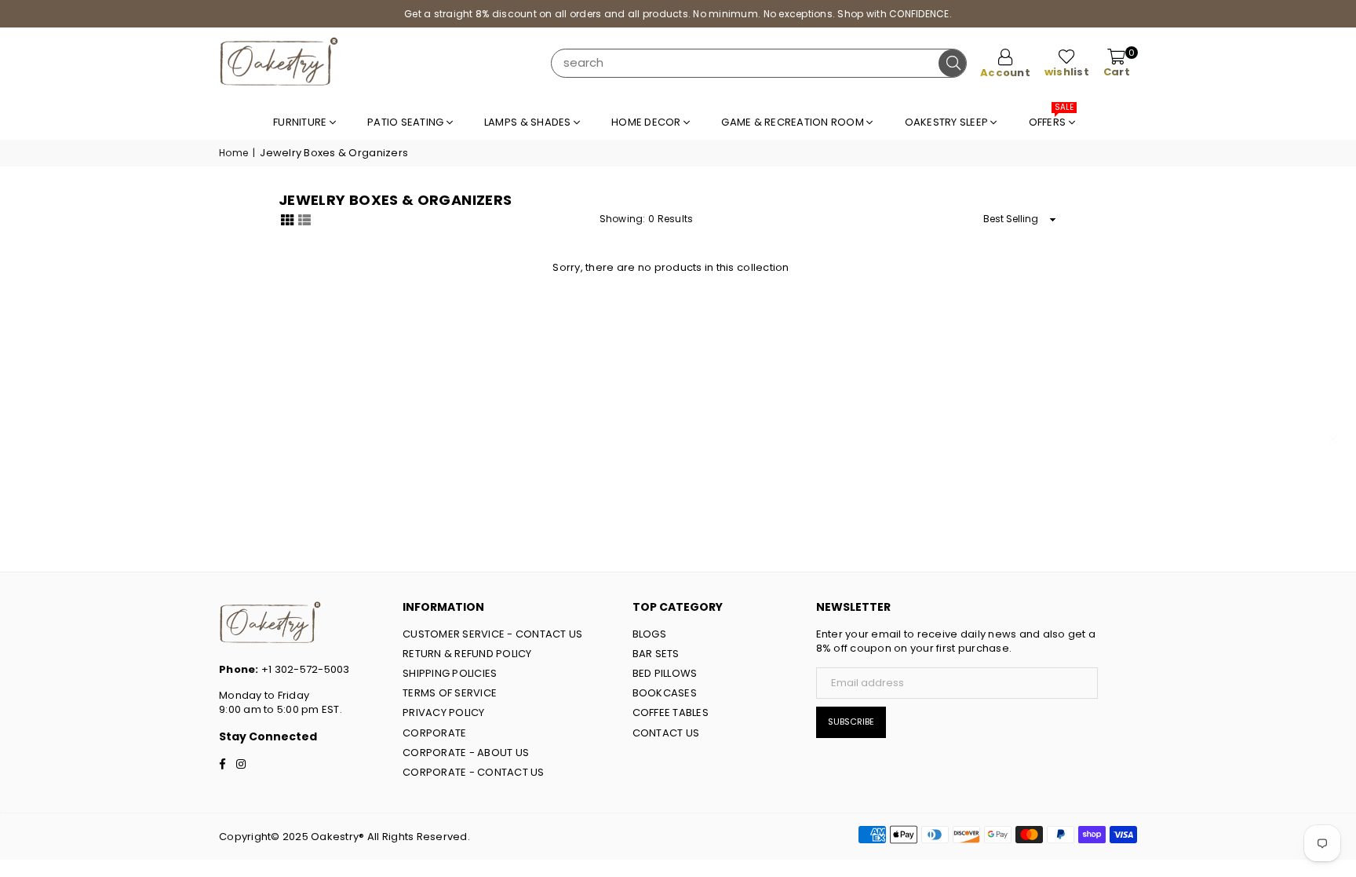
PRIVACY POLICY (444, 712)
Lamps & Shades (529, 122)
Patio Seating (407, 122)
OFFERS (1051, 118)
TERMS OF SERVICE (450, 692)
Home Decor (647, 122)
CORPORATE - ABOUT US (466, 752)
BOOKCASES (664, 692)
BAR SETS (656, 653)
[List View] (304, 218)
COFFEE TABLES (670, 712)
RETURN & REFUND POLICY (467, 653)
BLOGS (649, 634)
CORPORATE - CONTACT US (474, 772)
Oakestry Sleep (948, 122)
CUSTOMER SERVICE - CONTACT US (493, 634)
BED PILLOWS (665, 673)
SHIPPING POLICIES (450, 673)
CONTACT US (666, 732)
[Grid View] (287, 218)
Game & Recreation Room (793, 122)
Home (233, 153)
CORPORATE (434, 732)
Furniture (301, 122)
